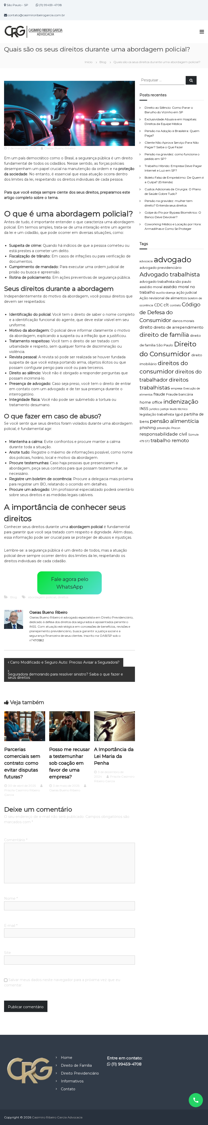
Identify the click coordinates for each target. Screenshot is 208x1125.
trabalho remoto (170, 440)
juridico (154, 409)
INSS (144, 408)
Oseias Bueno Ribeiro (59, 148)
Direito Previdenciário (80, 1073)
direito (146, 327)
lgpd (179, 414)
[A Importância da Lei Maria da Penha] (114, 725)
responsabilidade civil (163, 434)
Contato (68, 1089)
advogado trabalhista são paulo (165, 282)
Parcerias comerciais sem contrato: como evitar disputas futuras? (22, 763)
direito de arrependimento (178, 327)
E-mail (11, 925)
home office (151, 402)
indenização (180, 401)
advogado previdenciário (161, 268)
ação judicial (186, 292)
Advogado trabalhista (170, 274)
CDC (158, 305)
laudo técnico (178, 409)
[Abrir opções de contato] (196, 1100)
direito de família (164, 334)
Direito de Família (76, 1065)
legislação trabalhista (157, 414)
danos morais (183, 321)
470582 (38, 640)
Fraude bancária (179, 394)
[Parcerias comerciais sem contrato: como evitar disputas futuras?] (24, 725)
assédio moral (151, 287)
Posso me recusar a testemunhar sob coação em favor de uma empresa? (69, 763)
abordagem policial (42, 597)
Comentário (15, 840)
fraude (159, 394)
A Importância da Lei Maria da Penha (114, 756)
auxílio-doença (165, 292)
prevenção (163, 428)
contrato (175, 305)
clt (166, 305)
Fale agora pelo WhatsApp (69, 583)
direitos (63, 597)
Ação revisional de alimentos (163, 298)
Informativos (72, 1081)
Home (66, 1057)
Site (7, 952)
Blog (102, 62)
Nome (11, 898)
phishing (148, 427)
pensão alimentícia (174, 421)
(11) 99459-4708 (126, 1064)
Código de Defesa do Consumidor (170, 312)
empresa (176, 388)
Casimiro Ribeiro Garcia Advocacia (57, 1117)
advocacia (146, 261)
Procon (175, 428)
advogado (172, 259)
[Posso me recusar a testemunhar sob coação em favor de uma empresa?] (69, 725)
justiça (164, 409)
